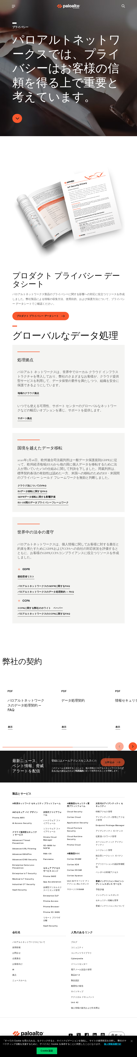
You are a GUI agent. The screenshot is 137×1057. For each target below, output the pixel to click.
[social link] (71, 1035)
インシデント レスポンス (107, 895)
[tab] (38, 746)
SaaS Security (19, 890)
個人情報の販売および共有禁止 (85, 1008)
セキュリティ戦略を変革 (107, 900)
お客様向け (17, 964)
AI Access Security (22, 823)
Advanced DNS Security (24, 859)
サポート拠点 (25, 418)
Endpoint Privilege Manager (110, 825)
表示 (10, 727)
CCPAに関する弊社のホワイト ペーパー (40, 608)
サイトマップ (77, 991)
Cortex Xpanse (75, 875)
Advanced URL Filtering (24, 848)
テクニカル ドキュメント (82, 997)
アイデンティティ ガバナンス (109, 831)
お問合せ (16, 953)
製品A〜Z (75, 975)
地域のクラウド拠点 (28, 393)
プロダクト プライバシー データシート (38, 316)
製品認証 (75, 980)
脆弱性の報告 (77, 986)
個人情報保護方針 (112, 1044)
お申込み (109, 762)
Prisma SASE (49, 876)
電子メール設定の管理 (81, 969)
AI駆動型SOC (73, 853)
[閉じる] (131, 1041)
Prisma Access (50, 901)
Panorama (48, 859)
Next (133, 746)
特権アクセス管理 (104, 811)
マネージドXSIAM (75, 889)
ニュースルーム (19, 980)
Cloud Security (74, 811)
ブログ (74, 942)
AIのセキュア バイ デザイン (25, 812)
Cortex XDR (73, 864)
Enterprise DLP (51, 896)
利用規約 (80, 771)
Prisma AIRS (18, 817)
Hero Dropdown (17, 118)
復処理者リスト (26, 576)
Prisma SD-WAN (51, 912)
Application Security (77, 823)
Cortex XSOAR (74, 870)
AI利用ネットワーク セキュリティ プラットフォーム (36, 803)
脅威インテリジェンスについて (110, 906)
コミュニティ (77, 947)
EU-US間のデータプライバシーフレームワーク (43, 502)
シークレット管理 (104, 850)
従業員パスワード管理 (106, 836)
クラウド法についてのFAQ (32, 485)
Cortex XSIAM (74, 859)
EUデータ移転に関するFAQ (32, 491)
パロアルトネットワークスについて (28, 942)
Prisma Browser (51, 906)
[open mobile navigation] (13, 6)
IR (13, 969)
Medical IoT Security (23, 879)
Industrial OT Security (23, 884)
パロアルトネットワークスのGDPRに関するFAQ (44, 586)
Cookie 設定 (47, 1050)
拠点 (14, 975)
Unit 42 (74, 1002)
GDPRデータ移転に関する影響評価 (36, 496)
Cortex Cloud (74, 817)
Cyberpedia (77, 958)
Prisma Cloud (74, 845)
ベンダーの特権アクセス (107, 872)
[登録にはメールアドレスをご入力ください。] (74, 762)
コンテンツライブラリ (81, 953)
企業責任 (16, 958)
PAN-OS (47, 854)
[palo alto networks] (68, 6)
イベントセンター (79, 964)
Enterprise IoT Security (24, 873)
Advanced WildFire (22, 854)
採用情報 (16, 947)
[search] (123, 6)
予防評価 (100, 889)
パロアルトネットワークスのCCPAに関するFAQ (44, 613)
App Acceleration (52, 882)
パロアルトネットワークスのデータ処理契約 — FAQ (46, 591)
